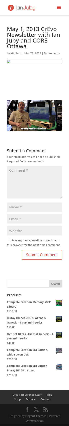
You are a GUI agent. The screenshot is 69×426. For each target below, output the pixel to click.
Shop (17, 399)
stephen (16, 53)
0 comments (52, 53)
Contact (45, 399)
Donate (30, 399)
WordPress (36, 420)
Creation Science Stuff (27, 395)
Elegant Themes (35, 416)
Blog (49, 395)
